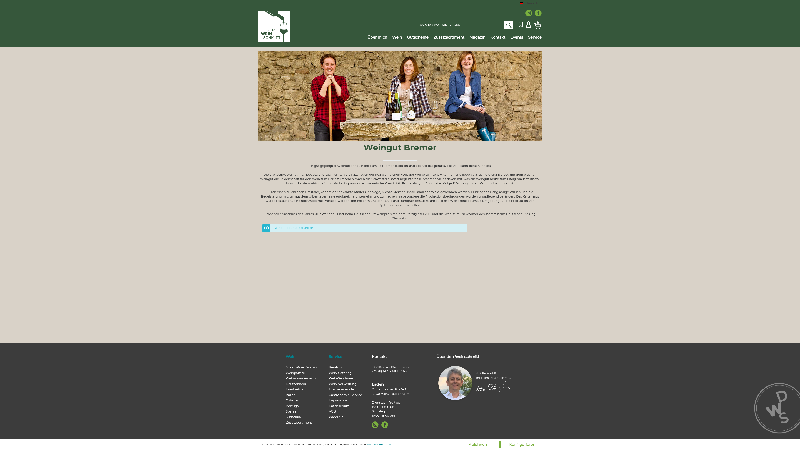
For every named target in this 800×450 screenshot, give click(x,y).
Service (335, 357)
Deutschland (296, 384)
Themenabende (341, 389)
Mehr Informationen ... (381, 444)
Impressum (338, 400)
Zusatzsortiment (299, 422)
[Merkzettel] (521, 24)
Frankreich (294, 389)
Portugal (293, 406)
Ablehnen (478, 445)
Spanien (292, 411)
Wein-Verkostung (342, 384)
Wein (291, 357)
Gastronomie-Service (345, 395)
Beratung (336, 367)
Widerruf (336, 417)
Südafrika (293, 417)
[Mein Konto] (528, 24)
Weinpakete (295, 373)
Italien (291, 395)
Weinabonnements (301, 378)
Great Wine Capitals (301, 367)
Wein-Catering (340, 373)
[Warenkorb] (537, 25)
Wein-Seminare (341, 378)
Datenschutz (339, 406)
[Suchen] (508, 25)
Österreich (294, 400)
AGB (332, 411)
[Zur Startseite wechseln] (278, 26)
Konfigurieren (522, 445)
